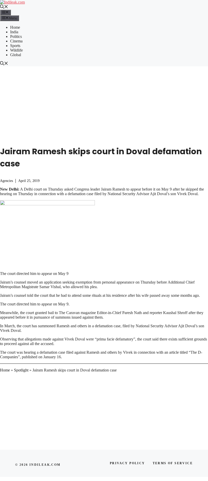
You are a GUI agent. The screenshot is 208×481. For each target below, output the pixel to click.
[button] (4, 7)
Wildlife (16, 50)
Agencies (6, 181)
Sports (15, 45)
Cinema (16, 41)
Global (15, 55)
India (14, 32)
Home (15, 27)
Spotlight (21, 370)
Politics (16, 36)
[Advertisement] (104, 104)
